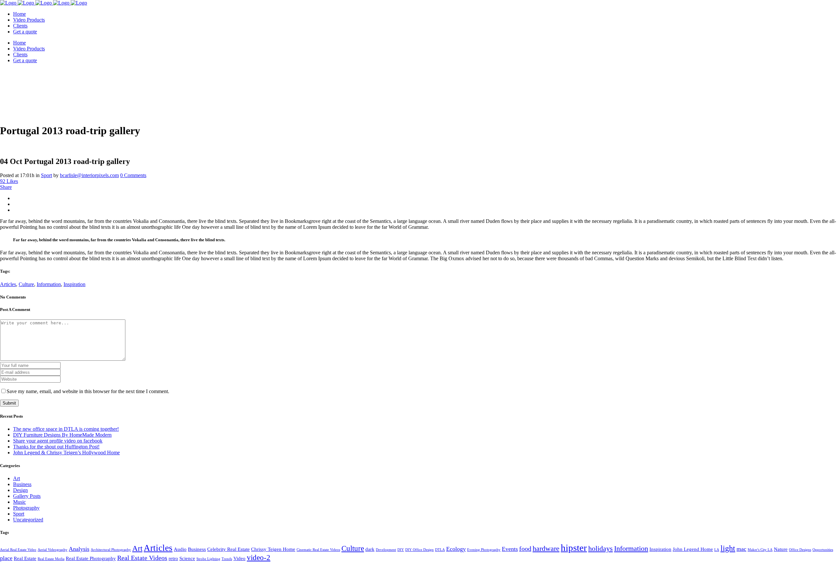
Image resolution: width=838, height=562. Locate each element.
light (727, 548)
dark (369, 549)
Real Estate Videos (142, 557)
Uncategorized (28, 519)
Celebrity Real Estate (228, 549)
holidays (600, 549)
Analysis (79, 549)
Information (49, 284)
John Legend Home (693, 549)
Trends (227, 559)
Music (19, 502)
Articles (8, 284)
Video (239, 558)
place (6, 558)
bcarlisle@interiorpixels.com (89, 175)
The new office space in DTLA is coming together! (66, 429)
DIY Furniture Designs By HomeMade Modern (62, 435)
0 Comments (133, 175)
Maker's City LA (760, 550)
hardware (546, 549)
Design (20, 490)
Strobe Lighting (208, 559)
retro (173, 558)
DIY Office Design (419, 550)
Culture (26, 284)
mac (741, 549)
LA (716, 550)
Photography (26, 508)
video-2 (258, 557)
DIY (400, 550)
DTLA (440, 550)
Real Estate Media (51, 559)
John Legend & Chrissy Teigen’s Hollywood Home (66, 452)
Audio (180, 549)
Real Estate (25, 558)
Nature (781, 549)
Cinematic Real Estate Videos (318, 550)
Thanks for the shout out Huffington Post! (56, 446)
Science (187, 558)
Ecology (456, 549)
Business (22, 484)
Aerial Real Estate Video (18, 550)
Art (16, 478)
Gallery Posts (27, 496)
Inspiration (74, 284)
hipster (574, 547)
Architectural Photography (111, 550)
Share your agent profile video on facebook (57, 441)
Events (510, 549)
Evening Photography (484, 550)
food (525, 548)
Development (386, 550)
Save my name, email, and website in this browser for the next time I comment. (88, 391)
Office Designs (800, 550)
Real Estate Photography (91, 558)
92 (9, 181)
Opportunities (822, 550)
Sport (46, 175)
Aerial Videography (52, 550)
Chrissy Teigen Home (273, 549)
